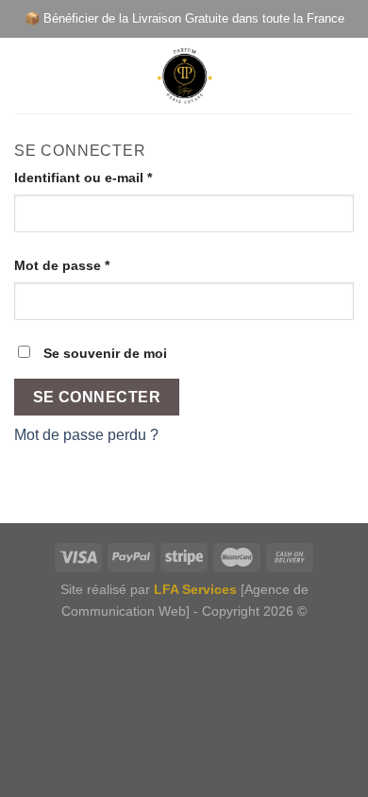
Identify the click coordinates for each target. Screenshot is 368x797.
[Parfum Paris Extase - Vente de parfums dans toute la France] (184, 75)
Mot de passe (61, 265)
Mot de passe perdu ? (86, 435)
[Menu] (25, 75)
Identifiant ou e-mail (83, 177)
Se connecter (97, 397)
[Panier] (344, 75)
